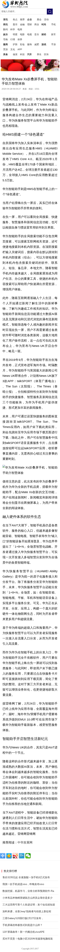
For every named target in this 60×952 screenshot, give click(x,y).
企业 (29, 19)
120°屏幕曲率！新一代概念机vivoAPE (23, 931)
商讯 (5, 24)
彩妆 (22, 44)
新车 (53, 34)
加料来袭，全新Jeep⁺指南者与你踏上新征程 (26, 911)
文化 (12, 49)
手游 (53, 44)
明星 (15, 34)
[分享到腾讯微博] (21, 855)
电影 (22, 34)
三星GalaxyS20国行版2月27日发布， (23, 918)
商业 (36, 24)
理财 (29, 24)
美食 (5, 54)
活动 (46, 19)
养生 (39, 54)
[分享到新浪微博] (15, 855)
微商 (5, 44)
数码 (5, 29)
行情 (12, 39)
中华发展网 (25, 842)
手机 (53, 24)
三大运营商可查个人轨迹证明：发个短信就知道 (28, 904)
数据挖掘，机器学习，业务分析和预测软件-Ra (28, 891)
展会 (39, 19)
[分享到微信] (28, 855)
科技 (22, 54)
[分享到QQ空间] (9, 855)
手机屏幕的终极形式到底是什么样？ (22, 925)
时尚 (44, 24)
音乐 (36, 34)
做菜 (15, 54)
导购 (5, 39)
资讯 (5, 19)
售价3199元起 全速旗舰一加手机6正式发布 (26, 877)
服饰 (29, 44)
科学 (12, 29)
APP (20, 49)
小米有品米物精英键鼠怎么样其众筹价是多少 (27, 897)
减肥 (36, 44)
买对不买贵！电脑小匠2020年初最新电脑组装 (27, 938)
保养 (20, 39)
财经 (44, 34)
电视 (29, 34)
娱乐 (5, 34)
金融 (22, 24)
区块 (46, 54)
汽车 (29, 54)
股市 (15, 24)
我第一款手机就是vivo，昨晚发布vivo (23, 884)
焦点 (15, 19)
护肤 (15, 44)
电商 (20, 29)
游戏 (44, 44)
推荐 (22, 19)
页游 (5, 49)
